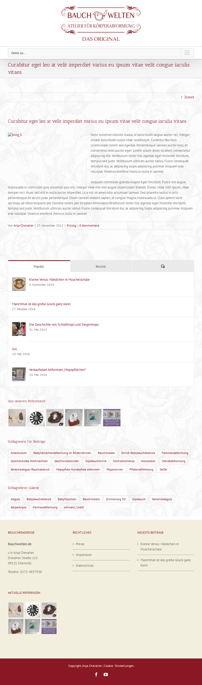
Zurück (189, 97)
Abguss (15, 499)
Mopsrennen (115, 469)
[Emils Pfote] (17, 417)
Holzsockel (148, 461)
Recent (101, 266)
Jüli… (15, 349)
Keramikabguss (162, 499)
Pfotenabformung (141, 469)
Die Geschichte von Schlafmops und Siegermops (64, 324)
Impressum (84, 555)
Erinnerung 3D (116, 499)
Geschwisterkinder (66, 461)
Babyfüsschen (67, 499)
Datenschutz (85, 565)
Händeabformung (173, 461)
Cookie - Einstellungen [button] (119, 666)
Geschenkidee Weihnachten (29, 461)
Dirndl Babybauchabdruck (138, 453)
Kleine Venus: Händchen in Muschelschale (59, 279)
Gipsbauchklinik (96, 461)
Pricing (71, 225)
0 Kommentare (89, 225)
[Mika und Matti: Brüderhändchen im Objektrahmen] (93, 417)
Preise (80, 544)
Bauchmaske (106, 453)
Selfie (163, 469)
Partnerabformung (45, 507)
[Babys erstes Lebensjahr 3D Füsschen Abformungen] (36, 417)
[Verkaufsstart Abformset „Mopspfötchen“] (19, 370)
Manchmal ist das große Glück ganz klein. (41, 304)
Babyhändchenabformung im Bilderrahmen (62, 453)
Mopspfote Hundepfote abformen (78, 469)
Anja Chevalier (23, 225)
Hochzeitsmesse (123, 461)
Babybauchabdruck (39, 499)
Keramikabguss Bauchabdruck (30, 469)
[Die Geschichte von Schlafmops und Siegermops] (19, 325)
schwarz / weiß (74, 507)
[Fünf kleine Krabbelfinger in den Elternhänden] (55, 417)
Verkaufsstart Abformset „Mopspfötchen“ (57, 369)
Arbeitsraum (19, 453)
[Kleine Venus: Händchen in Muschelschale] (19, 280)
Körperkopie (18, 507)
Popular (39, 266)
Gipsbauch (139, 499)
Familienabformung (175, 453)
